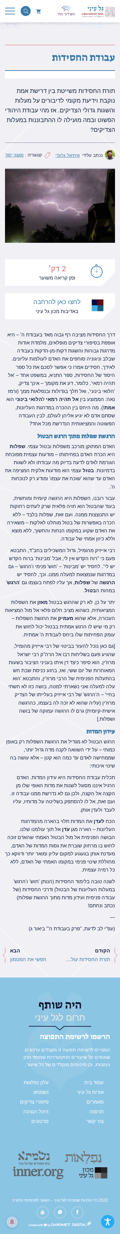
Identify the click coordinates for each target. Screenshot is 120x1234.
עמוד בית (94, 1082)
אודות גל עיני (90, 1092)
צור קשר (95, 1121)
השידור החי (66, 14)
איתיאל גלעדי (67, 155)
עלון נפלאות (36, 1082)
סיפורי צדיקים (34, 1102)
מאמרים (95, 1102)
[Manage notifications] (12, 1222)
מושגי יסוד (14, 155)
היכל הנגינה (36, 1111)
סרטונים (40, 1121)
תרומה (97, 1111)
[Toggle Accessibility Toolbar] (107, 1221)
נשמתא (41, 1092)
